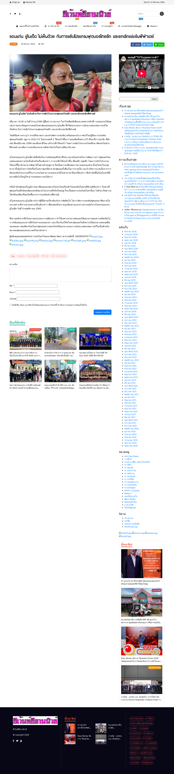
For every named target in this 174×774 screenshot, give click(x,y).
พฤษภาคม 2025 (131, 274)
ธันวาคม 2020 (130, 426)
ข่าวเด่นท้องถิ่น (130, 485)
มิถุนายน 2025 (130, 271)
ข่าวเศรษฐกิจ (129, 487)
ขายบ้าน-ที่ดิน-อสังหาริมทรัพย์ (137, 462)
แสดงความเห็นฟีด (131, 524)
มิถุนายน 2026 (130, 237)
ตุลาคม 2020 (130, 431)
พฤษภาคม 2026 (131, 240)
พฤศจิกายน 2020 (131, 428)
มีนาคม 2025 (130, 280)
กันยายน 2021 (130, 400)
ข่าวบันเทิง (128, 467)
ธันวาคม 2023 (130, 323)
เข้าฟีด (127, 521)
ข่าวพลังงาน (129, 473)
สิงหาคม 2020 (130, 437)
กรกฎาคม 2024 (131, 303)
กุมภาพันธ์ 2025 (131, 283)
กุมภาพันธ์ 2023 (131, 351)
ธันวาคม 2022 (130, 357)
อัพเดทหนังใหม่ (130, 502)
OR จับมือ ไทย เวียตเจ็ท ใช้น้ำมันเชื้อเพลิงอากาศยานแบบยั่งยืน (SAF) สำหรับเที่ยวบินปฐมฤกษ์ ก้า (142, 198)
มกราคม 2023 (130, 354)
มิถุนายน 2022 (130, 374)
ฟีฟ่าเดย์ (45, 256)
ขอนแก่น (21, 256)
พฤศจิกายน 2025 (131, 257)
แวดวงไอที (128, 505)
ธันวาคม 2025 (130, 254)
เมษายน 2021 (130, 414)
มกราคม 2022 (130, 388)
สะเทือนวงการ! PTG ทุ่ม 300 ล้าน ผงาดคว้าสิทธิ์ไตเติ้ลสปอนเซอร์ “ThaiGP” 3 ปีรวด (144, 204)
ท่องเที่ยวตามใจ (130, 496)
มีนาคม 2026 (130, 246)
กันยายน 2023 (130, 331)
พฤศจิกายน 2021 (131, 394)
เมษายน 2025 (130, 277)
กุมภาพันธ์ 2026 (131, 248)
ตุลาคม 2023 (130, 328)
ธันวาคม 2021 (130, 391)
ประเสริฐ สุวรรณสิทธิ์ (133, 178)
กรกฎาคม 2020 (131, 440)
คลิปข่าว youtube (131, 490)
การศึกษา (128, 459)
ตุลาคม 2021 (129, 397)
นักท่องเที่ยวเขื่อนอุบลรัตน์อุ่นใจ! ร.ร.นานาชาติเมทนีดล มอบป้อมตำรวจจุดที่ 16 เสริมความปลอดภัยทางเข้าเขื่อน (144, 181)
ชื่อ (11, 286)
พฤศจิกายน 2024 (131, 291)
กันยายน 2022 (130, 366)
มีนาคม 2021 (129, 417)
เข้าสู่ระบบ (15, 2)
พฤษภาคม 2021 (131, 411)
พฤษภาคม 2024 (131, 308)
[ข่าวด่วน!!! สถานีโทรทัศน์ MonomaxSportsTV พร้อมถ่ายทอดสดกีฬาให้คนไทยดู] (141, 563)
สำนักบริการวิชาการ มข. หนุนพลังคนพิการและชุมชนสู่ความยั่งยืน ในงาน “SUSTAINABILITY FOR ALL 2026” (144, 151)
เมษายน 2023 (130, 346)
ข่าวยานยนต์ (129, 476)
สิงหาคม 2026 (130, 231)
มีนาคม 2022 (130, 383)
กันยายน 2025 (130, 263)
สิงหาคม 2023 (130, 334)
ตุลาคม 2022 (129, 363)
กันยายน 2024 (130, 297)
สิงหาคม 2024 (130, 300)
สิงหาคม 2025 (130, 266)
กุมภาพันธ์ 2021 (131, 420)
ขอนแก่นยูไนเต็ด (33, 256)
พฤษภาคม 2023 (131, 343)
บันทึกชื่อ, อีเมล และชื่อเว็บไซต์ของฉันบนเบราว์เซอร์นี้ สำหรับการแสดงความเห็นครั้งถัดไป (49, 305)
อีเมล (12, 292)
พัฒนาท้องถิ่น (130, 499)
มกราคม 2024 (130, 320)
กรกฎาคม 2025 (131, 268)
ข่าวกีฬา (127, 465)
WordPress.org (130, 526)
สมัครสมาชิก (30, 2)
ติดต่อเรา (128, 493)
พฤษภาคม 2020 (131, 446)
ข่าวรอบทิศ (129, 479)
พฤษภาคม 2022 (131, 377)
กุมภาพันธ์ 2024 (131, 317)
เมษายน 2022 (130, 380)
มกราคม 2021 (130, 423)
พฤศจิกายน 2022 (131, 360)
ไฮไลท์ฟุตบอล (130, 507)
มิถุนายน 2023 (130, 340)
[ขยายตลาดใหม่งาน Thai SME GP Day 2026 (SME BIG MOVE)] (95, 338)
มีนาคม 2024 (130, 314)
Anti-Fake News (131, 456)
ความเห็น (13, 264)
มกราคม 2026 (130, 251)
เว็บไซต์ (13, 299)
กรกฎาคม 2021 (130, 406)
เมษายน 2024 (130, 311)
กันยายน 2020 (130, 434)
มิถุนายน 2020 (130, 443)
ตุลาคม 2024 (130, 294)
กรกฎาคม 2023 (131, 337)
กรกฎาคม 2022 (130, 371)
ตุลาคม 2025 (130, 260)
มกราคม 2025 (130, 286)
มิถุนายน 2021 (130, 408)
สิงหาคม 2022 (130, 368)
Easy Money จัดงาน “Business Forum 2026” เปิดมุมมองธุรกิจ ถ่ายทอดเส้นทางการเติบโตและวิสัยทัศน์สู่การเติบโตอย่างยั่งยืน (144, 131)
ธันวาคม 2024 (130, 288)
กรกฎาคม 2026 (131, 234)
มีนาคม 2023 (130, 348)
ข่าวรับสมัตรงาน (131, 482)
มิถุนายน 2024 (130, 306)
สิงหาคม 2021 (130, 403)
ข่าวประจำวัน (130, 470)
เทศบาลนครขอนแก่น (58, 256)
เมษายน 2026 (130, 243)
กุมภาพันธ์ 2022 (131, 386)
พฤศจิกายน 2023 (131, 326)
